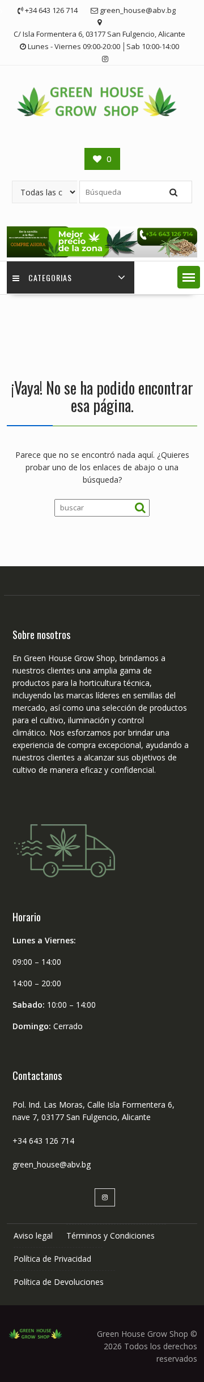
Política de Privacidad (52, 1258)
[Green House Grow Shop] (102, 254)
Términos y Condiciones (110, 1235)
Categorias (50, 277)
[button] (188, 277)
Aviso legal (33, 1235)
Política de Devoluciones (59, 1281)
